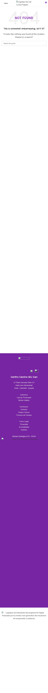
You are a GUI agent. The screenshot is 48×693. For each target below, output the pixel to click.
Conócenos (24, 407)
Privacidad (24, 424)
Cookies (24, 430)
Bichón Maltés (23, 400)
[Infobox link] (31, 372)
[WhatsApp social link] (26, 371)
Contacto (23, 409)
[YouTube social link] (21, 371)
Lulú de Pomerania (24, 397)
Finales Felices (24, 412)
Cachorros (24, 395)
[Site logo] (24, 3)
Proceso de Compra (24, 415)
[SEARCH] (43, 43)
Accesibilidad (24, 427)
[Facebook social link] (11, 371)
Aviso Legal (24, 421)
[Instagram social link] (16, 371)
